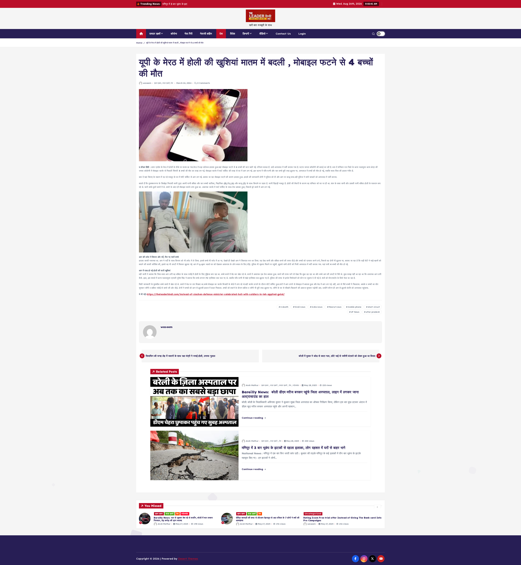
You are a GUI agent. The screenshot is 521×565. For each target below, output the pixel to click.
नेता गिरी (189, 33)
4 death (284, 307)
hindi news (300, 307)
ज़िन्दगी (246, 33)
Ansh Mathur (252, 385)
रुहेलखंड (296, 385)
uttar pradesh (373, 312)
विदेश (232, 33)
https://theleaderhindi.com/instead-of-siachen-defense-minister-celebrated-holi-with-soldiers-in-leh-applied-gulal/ (216, 294)
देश (221, 33)
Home (139, 42)
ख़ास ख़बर (157, 83)
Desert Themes (188, 558)
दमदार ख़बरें (155, 33)
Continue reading (253, 417)
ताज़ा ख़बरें (166, 83)
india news (317, 307)
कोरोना (174, 33)
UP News (355, 312)
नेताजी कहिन (206, 33)
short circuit (374, 307)
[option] (178, 518)
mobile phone (354, 307)
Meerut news (335, 307)
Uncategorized (231, 513)
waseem (147, 83)
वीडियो (262, 33)
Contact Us (283, 33)
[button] (377, 507)
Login (302, 33)
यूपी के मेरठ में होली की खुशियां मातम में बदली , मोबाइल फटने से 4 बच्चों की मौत (174, 42)
